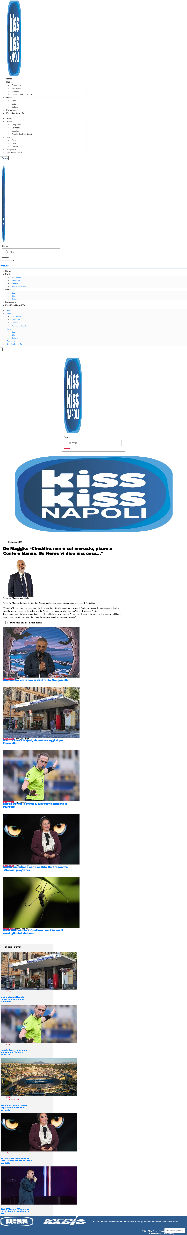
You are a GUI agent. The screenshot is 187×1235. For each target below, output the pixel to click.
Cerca (5, 246)
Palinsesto (16, 88)
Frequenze (11, 110)
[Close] (7, 260)
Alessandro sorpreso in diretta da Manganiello (36, 680)
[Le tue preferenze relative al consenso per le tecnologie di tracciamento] (174, 1230)
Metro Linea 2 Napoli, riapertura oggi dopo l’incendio (12, 999)
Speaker (15, 91)
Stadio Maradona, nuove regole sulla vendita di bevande (14, 1107)
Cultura (15, 107)
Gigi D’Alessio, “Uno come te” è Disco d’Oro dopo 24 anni (15, 1211)
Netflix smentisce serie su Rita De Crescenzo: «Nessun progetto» (16, 1160)
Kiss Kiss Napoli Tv (15, 113)
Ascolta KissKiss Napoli (22, 94)
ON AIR (5, 266)
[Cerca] (5, 257)
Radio (9, 82)
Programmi (16, 85)
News (9, 97)
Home (9, 79)
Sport (14, 101)
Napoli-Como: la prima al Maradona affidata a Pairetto (14, 1052)
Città (14, 104)
